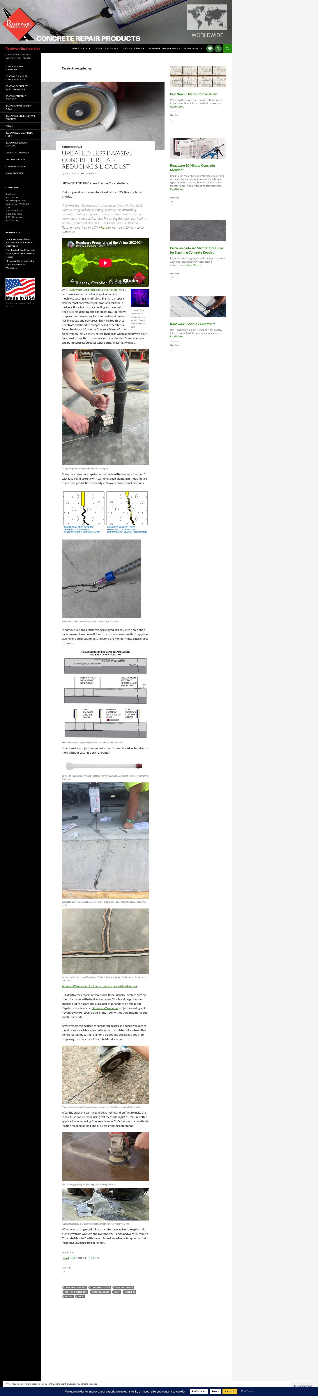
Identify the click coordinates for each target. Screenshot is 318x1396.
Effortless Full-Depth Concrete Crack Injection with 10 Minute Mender (20, 253)
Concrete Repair (72, 147)
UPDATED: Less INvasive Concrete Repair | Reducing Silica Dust (97, 159)
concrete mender (100, 1287)
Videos (9, 126)
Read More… (177, 106)
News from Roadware (17, 152)
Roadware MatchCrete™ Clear (18, 107)
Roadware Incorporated (23, 48)
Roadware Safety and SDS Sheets (19, 134)
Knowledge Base (14, 173)
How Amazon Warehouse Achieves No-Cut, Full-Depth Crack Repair (19, 242)
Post (66, 1257)
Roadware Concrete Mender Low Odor (17, 87)
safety (68, 1296)
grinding (130, 1292)
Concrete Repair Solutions (14, 68)
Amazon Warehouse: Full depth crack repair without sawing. (100, 986)
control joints (100, 1292)
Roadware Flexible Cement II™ (16, 97)
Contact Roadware (105, 48)
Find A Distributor (15, 159)
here (104, 227)
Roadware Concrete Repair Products (20, 117)
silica (80, 1296)
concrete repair (124, 1287)
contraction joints (76, 1292)
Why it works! (80, 48)
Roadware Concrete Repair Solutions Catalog (174, 48)
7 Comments (91, 173)
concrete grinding (75, 1287)
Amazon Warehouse (105, 1008)
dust (117, 1292)
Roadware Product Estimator (16, 144)
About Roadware (132, 48)
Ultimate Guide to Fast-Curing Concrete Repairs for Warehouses (20, 264)
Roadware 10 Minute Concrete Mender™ (94, 289)
